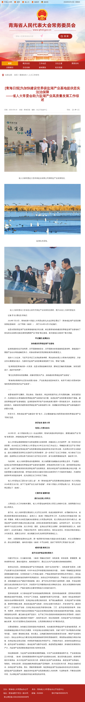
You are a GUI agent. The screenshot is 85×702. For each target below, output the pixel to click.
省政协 (46, 2)
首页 (10, 63)
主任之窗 (58, 63)
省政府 (36, 2)
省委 (18, 2)
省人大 (27, 2)
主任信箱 (26, 67)
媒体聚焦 (42, 67)
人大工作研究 (34, 75)
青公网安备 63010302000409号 (16, 697)
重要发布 (75, 63)
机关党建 (58, 67)
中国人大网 (8, 2)
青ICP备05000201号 (60, 693)
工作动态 (42, 63)
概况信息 (26, 63)
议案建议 (9, 67)
